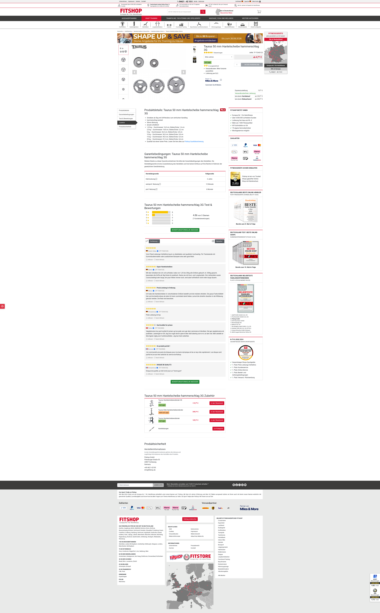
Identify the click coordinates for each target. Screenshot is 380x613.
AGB (170, 529)
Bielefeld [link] (137, 528)
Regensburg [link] (122, 537)
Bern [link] (124, 561)
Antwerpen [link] (122, 566)
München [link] (148, 534)
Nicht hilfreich (160, 260)
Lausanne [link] (129, 561)
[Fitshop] (131, 12)
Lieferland (238, 1)
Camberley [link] (141, 544)
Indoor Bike (221, 540)
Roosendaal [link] (152, 556)
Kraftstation (222, 530)
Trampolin (221, 532)
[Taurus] (139, 47)
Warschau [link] (122, 581)
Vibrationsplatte (223, 571)
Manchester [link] (122, 546)
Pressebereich (195, 545)
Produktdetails (124, 110)
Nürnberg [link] (160, 534)
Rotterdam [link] (159, 556)
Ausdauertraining (129, 18)
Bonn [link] (148, 528)
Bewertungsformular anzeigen (185, 230)
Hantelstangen (163, 429)
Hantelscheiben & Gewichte (141, 31)
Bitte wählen (209, 57)
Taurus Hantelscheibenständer (169, 418)
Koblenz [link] (121, 534)
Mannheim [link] (141, 534)
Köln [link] (125, 534)
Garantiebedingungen (126, 114)
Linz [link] (137, 551)
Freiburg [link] (127, 532)
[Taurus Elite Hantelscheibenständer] (151, 412)
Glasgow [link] (154, 544)
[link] (234, 145)
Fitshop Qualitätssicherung (194, 141)
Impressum (131, 1)
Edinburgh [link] (148, 544)
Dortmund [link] (137, 530)
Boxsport (221, 545)
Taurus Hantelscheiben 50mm (174, 31)
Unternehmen (123, 1)
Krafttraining (151, 18)
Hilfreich (150, 260)
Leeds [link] (127, 544)
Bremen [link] (130, 530)
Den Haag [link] (138, 556)
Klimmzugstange (223, 566)
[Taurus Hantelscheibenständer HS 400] (151, 403)
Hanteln (220, 542)
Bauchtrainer (222, 562)
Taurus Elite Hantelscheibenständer (170, 410)
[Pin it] (223, 110)
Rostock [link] (129, 537)
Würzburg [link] (122, 539)
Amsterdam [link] (122, 556)
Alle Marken (221, 575)
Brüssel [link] (128, 566)
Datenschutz (195, 529)
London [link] (160, 544)
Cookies (171, 531)
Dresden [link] (142, 530)
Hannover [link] (140, 532)
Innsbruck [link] (125, 551)
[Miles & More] (249, 508)
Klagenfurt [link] (132, 551)
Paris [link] (123, 571)
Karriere (138, 1)
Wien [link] (146, 551)
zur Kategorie (218, 429)
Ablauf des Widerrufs (197, 536)
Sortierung (153, 241)
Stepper (220, 554)
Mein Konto (255, 1)
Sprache (246, 1)
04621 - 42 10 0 (276, 72)
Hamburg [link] (134, 532)
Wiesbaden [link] (157, 537)
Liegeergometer (223, 547)
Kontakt (143, 1)
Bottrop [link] (152, 528)
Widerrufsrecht (195, 534)
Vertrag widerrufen (190, 519)
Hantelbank (221, 537)
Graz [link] (120, 551)
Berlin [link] (132, 528)
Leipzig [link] (130, 534)
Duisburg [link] (156, 530)
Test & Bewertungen (126, 118)
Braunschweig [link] (123, 530)
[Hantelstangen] (151, 429)
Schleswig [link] (144, 537)
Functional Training (224, 559)
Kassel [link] (159, 532)
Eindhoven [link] (144, 556)
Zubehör (122, 123)
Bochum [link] (143, 528)
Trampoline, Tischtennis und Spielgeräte (183, 18)
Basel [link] (120, 561)
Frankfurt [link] (122, 532)
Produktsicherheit (125, 127)
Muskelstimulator (223, 569)
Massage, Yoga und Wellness (221, 18)
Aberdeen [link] (122, 544)
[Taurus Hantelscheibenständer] (151, 420)
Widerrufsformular (174, 536)
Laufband (221, 525)
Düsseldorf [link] (149, 530)
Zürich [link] (135, 561)
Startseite (120, 31)
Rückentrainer (222, 564)
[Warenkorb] (260, 12)
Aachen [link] (121, 528)
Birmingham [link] (133, 544)
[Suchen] (202, 12)
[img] (221, 80)
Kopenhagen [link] (123, 576)
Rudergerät (221, 528)
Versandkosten (173, 534)
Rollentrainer (222, 552)
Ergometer (221, 523)
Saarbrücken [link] (136, 537)
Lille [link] (120, 571)
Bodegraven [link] (130, 556)
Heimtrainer (221, 549)
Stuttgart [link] (150, 537)
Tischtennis (221, 535)
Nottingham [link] (130, 546)
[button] (123, 50)
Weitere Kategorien (250, 18)
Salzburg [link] (142, 551)
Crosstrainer (222, 520)
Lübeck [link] (135, 534)
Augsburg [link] (127, 528)
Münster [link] (153, 534)
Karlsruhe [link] (154, 532)
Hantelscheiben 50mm (157, 31)
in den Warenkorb (252, 65)
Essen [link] (161, 530)
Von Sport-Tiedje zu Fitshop (127, 492)
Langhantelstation (223, 557)
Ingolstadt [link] (147, 532)
